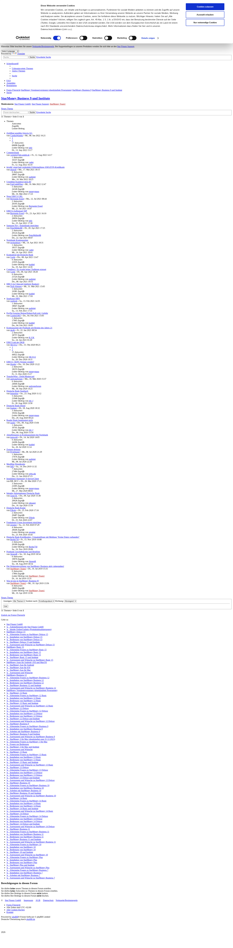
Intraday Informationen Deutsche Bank (23, 493)
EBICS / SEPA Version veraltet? (20, 362)
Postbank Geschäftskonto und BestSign (23, 552)
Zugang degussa (13, 449)
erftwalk (32, 474)
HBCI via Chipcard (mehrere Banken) (22, 284)
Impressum (28, 900)
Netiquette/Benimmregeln (43, 46)
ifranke (13, 364)
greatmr (13, 525)
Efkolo (13, 510)
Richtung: (59, 601)
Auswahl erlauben (205, 15)
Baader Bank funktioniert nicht (19, 420)
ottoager (32, 503)
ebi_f (31, 401)
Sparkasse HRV (13, 298)
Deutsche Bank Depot (15, 406)
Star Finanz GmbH (22, 104)
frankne (13, 408)
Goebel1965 (15, 315)
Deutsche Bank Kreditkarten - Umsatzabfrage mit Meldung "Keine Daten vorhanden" (43, 537)
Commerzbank (12, 152)
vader (31, 162)
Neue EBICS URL (14, 196)
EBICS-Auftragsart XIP (16, 211)
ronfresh (13, 301)
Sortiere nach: (32, 601)
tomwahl (14, 437)
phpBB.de (30, 919)
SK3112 (13, 345)
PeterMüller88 (16, 228)
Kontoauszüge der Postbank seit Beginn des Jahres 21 (29, 328)
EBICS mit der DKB (15, 342)
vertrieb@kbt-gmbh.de (20, 155)
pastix (12, 423)
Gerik (12, 257)
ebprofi (13, 169)
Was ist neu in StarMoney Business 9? (22, 581)
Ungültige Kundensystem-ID (18, 182)
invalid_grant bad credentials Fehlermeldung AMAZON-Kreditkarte (35, 167)
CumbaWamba (16, 135)
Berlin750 (14, 539)
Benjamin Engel (17, 199)
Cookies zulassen (205, 7)
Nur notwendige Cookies (205, 22)
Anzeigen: (8, 601)
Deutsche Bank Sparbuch (17, 391)
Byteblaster (15, 452)
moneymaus (34, 191)
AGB (38, 900)
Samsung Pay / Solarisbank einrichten (22, 225)
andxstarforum (16, 379)
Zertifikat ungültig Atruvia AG (19, 133)
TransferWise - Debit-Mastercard (20, 376)
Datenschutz (48, 900)
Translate (21, 53)
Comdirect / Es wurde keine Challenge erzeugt (26, 269)
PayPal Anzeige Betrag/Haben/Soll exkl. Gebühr (27, 313)
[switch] (83, 38)
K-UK (31, 337)
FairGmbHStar (16, 184)
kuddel (32, 264)
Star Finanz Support (125, 46)
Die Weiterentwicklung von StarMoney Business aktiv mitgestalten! (35, 566)
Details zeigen (148, 38)
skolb (12, 330)
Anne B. (13, 496)
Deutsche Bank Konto (15, 508)
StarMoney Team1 (58, 104)
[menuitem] (22, 68)
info (30, 148)
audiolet (32, 177)
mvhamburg (15, 242)
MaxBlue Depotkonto (15, 464)
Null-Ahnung (16, 286)
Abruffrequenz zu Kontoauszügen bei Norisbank (27, 435)
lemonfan (14, 393)
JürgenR (13, 554)
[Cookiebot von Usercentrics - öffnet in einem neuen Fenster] (23, 38)
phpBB (15, 917)
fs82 (12, 466)
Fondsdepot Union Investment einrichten (23, 522)
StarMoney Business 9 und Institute (25, 98)
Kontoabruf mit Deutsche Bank (19, 255)
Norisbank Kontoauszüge (17, 240)
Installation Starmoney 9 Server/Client (22, 479)
